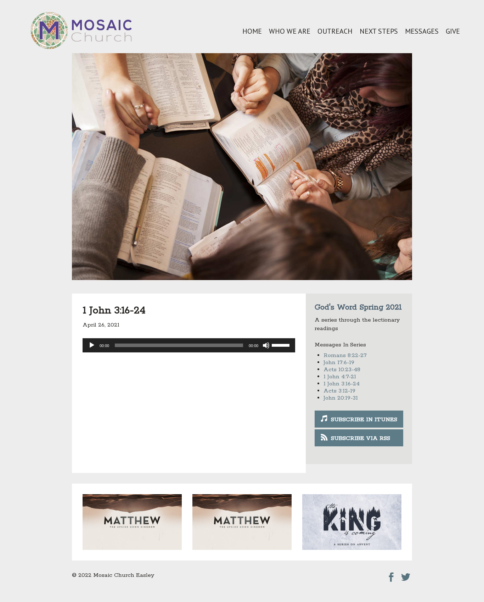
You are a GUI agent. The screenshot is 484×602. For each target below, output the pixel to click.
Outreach (335, 31)
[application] (189, 345)
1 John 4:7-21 (339, 376)
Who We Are (289, 31)
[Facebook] (391, 575)
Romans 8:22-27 (345, 355)
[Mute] (266, 345)
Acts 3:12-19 (339, 391)
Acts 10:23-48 (341, 369)
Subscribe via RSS (360, 438)
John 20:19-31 (340, 398)
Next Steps (379, 31)
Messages (422, 31)
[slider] (282, 344)
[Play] (91, 345)
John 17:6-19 (338, 362)
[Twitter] (405, 575)
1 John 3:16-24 (341, 384)
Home (252, 31)
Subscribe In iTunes (364, 419)
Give (453, 31)
